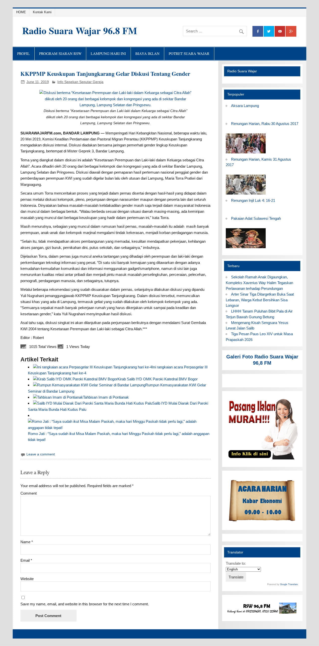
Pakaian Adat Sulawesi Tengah (256, 218)
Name (26, 542)
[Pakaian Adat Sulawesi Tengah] (246, 248)
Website (27, 579)
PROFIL (23, 53)
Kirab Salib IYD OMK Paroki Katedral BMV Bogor (157, 379)
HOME (21, 12)
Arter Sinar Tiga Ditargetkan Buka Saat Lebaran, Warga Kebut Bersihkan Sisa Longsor (260, 300)
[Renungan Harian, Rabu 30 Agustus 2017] (246, 153)
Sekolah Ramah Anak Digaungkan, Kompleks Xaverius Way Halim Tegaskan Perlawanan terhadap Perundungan (259, 283)
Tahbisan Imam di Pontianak (106, 397)
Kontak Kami (42, 12)
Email (26, 560)
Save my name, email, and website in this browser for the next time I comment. (84, 604)
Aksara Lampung (245, 106)
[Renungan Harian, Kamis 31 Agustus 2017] (246, 195)
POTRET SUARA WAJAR (189, 53)
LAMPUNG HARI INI (108, 53)
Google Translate (289, 584)
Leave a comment (40, 454)
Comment (28, 493)
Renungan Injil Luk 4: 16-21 (253, 200)
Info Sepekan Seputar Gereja (80, 82)
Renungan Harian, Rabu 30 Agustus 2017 (264, 123)
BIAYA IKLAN (147, 53)
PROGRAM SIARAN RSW (60, 53)
